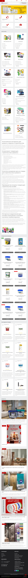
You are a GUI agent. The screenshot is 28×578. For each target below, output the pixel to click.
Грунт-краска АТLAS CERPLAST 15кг (7, 370)
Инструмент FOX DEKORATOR (19, 136)
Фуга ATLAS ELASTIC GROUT (18, 44)
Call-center (16, 19)
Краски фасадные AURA (18, 63)
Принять (25, 576)
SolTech (17, 574)
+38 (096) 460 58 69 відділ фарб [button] (19, 562)
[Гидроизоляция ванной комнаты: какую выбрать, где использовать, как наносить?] (14, 409)
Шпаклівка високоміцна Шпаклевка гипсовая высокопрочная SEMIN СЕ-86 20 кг (20, 246)
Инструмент (16, 553)
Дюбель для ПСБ (17, 80)
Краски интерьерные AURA (5, 62)
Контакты (2, 553)
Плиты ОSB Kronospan (18, 82)
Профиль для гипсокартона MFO (19, 120)
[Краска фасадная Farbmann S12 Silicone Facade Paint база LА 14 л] (7, 241)
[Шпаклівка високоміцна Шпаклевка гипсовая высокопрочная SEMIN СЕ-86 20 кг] (20, 241)
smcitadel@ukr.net (17, 566)
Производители (3, 555)
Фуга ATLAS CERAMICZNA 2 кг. (19, 43)
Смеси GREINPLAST (4, 45)
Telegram (16, 570)
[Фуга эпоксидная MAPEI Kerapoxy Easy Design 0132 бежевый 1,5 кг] (20, 291)
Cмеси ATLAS (3, 43)
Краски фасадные (17, 557)
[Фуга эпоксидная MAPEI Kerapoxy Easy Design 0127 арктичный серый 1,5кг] (7, 308)
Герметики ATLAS (4, 117)
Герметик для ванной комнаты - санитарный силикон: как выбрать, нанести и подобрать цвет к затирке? (13, 543)
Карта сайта (2, 554)
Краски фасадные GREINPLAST (19, 64)
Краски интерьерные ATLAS (5, 61)
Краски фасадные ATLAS (18, 62)
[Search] (19, 3)
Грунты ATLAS (3, 98)
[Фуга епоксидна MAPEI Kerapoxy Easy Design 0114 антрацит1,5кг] (7, 258)
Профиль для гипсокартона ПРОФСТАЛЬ (20, 119)
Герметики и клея (17, 554)
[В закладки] (12, 238)
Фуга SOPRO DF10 (17, 46)
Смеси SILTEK (3, 44)
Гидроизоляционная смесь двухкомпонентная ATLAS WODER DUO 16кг (21, 371)
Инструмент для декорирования (19, 137)
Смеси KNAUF (3, 46)
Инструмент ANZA (17, 135)
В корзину (7, 252)
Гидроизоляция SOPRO (18, 101)
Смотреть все (4, 85)
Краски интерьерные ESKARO (6, 63)
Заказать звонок (24, 3)
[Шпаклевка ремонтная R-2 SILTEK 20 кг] (7, 291)
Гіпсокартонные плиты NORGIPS (19, 118)
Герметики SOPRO (4, 118)
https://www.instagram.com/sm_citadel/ (3, 565)
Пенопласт (16, 81)
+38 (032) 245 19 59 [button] (17, 563)
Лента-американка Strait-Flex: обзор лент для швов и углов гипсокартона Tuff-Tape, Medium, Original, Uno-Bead (13, 517)
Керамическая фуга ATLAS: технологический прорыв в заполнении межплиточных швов (13, 492)
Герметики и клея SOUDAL (5, 119)
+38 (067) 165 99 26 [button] (17, 561)
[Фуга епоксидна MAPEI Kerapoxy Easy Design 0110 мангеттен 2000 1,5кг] (20, 258)
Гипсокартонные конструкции (18, 556)
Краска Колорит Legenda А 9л (7, 334)
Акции (2, 556)
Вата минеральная (17, 79)
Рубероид (16, 102)
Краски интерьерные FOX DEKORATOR (7, 64)
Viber (15, 570)
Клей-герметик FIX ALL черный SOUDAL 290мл (7, 389)
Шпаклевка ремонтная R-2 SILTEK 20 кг (7, 295)
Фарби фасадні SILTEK (18, 61)
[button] (11, 1)
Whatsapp (18, 570)
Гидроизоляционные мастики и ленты (20, 100)
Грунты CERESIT (4, 99)
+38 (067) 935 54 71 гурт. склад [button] (19, 565)
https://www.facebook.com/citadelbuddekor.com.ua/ (2, 565)
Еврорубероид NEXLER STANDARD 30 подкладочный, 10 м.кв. (20, 389)
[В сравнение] (12, 239)
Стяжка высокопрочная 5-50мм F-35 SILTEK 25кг (20, 352)
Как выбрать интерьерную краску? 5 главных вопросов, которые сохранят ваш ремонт (13, 468)
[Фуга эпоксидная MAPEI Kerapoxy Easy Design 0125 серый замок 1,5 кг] (20, 308)
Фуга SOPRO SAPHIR (17, 45)
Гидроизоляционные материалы (19, 555)
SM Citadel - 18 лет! (4, 444)
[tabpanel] (14, 9)
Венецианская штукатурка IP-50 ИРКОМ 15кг (20, 334)
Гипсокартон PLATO (17, 117)
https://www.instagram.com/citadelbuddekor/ (6, 565)
